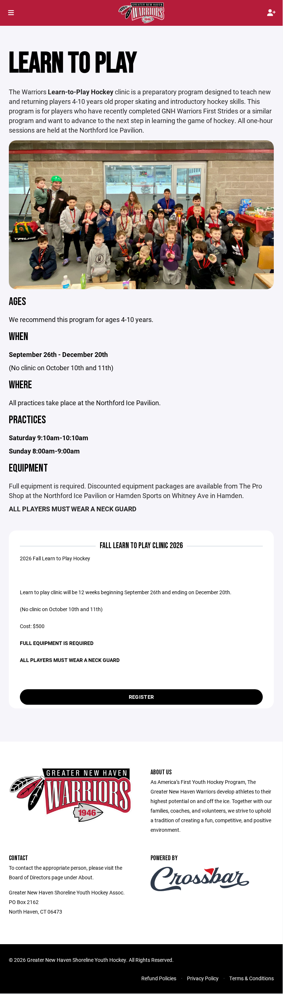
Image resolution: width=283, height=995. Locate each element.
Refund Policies (158, 978)
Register (141, 696)
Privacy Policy (203, 978)
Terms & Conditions (251, 978)
